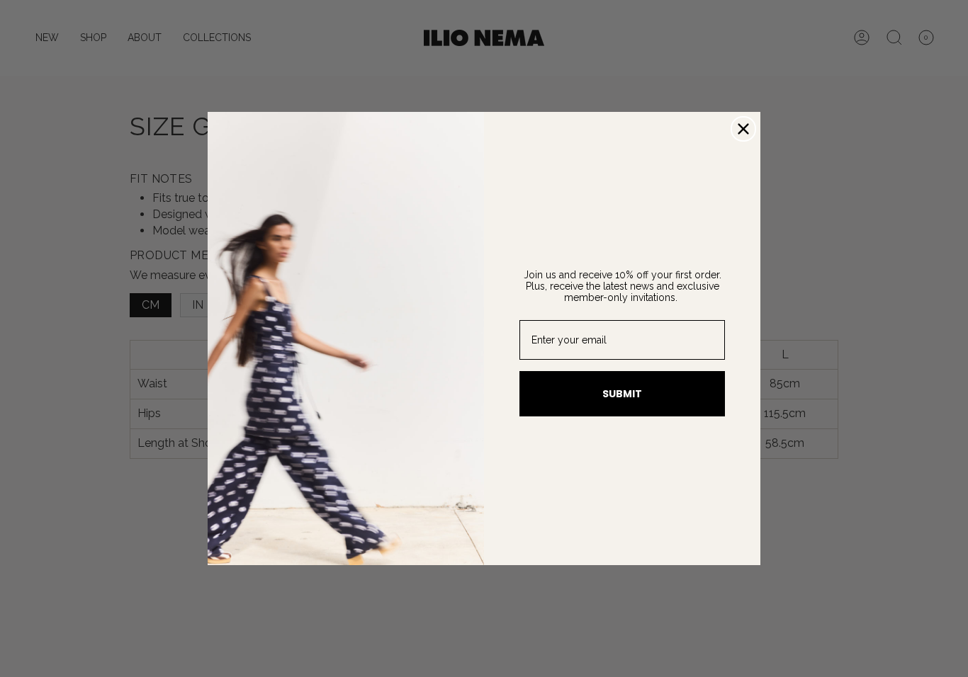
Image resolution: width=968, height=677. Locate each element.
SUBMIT (622, 394)
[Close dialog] (743, 129)
